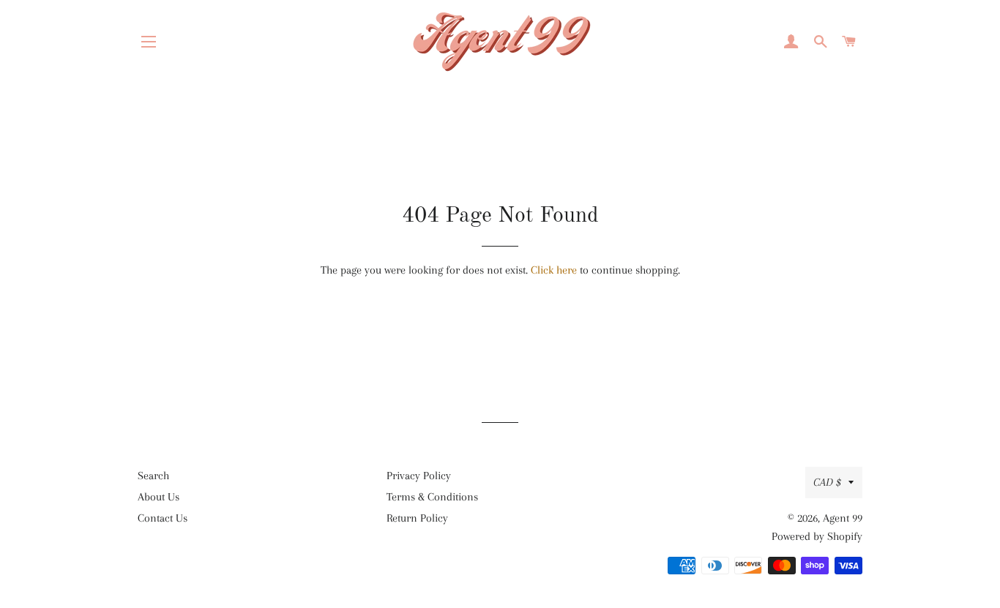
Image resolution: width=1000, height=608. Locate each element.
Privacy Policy (419, 475)
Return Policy (417, 518)
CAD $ (827, 482)
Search (153, 475)
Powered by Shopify (817, 536)
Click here (554, 270)
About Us (158, 496)
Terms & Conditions (432, 496)
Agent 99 (842, 518)
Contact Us (162, 518)
